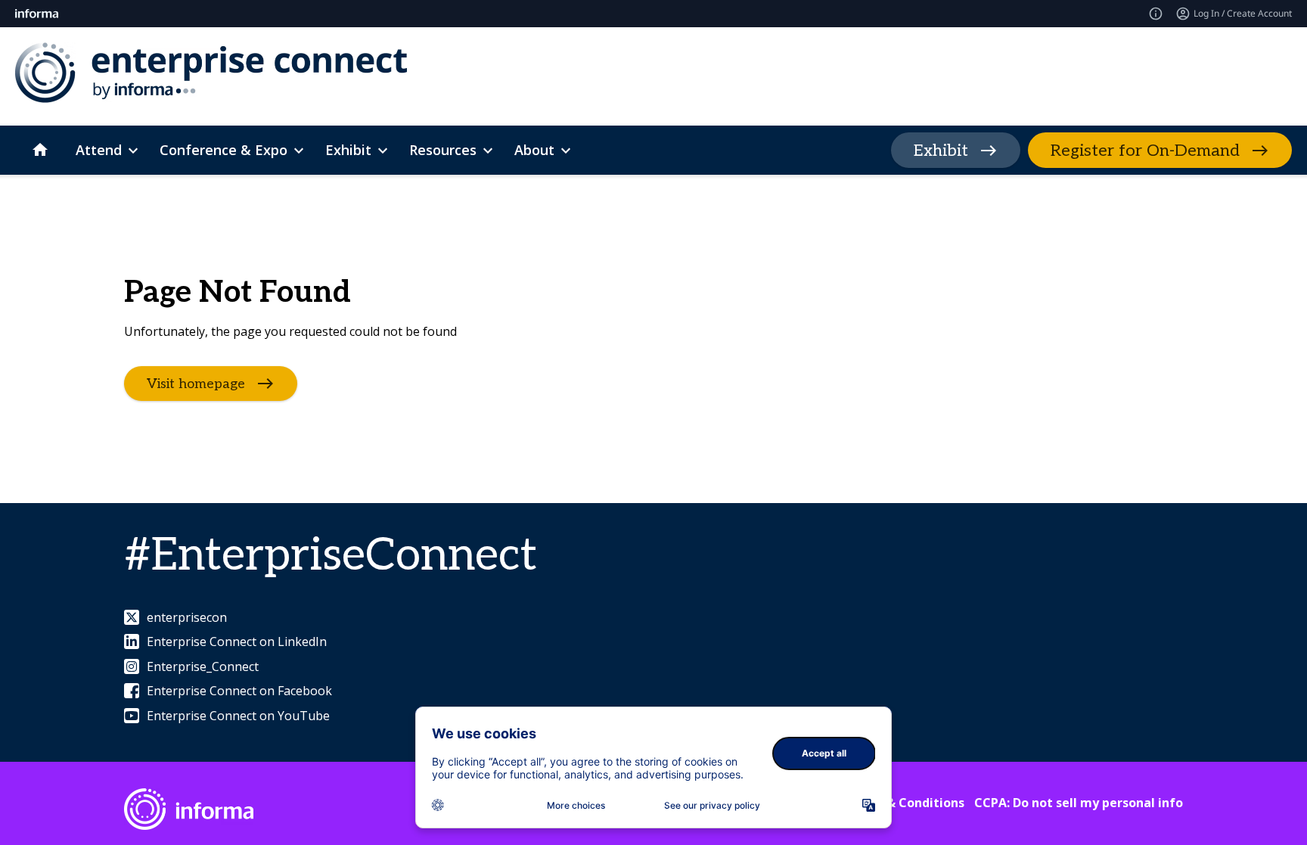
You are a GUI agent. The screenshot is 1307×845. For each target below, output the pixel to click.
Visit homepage (196, 383)
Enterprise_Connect (203, 666)
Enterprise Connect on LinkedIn (237, 641)
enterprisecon (187, 617)
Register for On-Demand (1145, 150)
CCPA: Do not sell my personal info (1078, 802)
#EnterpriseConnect (330, 556)
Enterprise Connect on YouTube (238, 715)
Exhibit (941, 150)
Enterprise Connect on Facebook (239, 690)
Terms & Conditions (904, 802)
